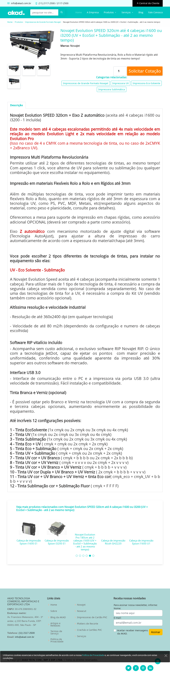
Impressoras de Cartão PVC (92, 617)
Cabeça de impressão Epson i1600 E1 (29, 542)
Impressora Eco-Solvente (146, 83)
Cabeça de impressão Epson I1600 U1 (141, 542)
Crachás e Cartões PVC (89, 630)
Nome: (117, 608)
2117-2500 (49, 3)
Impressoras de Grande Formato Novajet (43, 22)
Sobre (53, 611)
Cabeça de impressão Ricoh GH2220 (113, 542)
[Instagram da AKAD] (143, 668)
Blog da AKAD (58, 617)
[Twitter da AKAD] (128, 668)
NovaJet (75, 46)
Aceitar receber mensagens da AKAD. (132, 632)
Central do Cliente (149, 3)
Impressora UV (120, 83)
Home (78, 12)
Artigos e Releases (55, 624)
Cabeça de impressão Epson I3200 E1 (57, 542)
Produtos (19, 22)
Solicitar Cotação (145, 71)
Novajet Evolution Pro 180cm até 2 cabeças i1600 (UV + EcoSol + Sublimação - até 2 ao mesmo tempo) (85, 542)
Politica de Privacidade (56, 640)
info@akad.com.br (21, 3)
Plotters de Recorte (87, 623)
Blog (140, 12)
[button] (77, 556)
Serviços (81, 636)
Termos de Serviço (56, 632)
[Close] (166, 655)
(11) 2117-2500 (27, 633)
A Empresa (93, 12)
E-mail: (117, 617)
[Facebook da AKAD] (136, 668)
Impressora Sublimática (111, 89)
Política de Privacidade (93, 655)
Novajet (81, 605)
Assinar (155, 632)
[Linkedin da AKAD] (150, 668)
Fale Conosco (155, 12)
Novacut (81, 611)
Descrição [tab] (16, 105)
